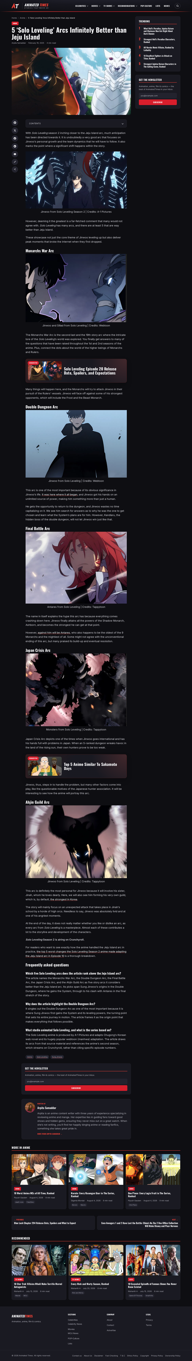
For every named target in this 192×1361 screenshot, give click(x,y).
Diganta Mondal (77, 1201)
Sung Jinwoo (57, 1057)
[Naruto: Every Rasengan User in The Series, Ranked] (96, 1169)
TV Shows (108, 5)
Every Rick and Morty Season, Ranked (90, 1284)
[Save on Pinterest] (15, 122)
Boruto (74, 1205)
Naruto (83, 1205)
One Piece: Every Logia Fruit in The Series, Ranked (149, 1195)
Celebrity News (75, 1324)
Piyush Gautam (20, 1198)
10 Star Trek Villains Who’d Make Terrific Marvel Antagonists (38, 1285)
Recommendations (126, 5)
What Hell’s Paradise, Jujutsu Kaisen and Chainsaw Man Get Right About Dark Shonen (159, 31)
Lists (158, 5)
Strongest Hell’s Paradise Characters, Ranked (159, 40)
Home (14, 18)
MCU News (73, 1333)
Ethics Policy (132, 1356)
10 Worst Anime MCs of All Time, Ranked (34, 1193)
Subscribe (76, 1088)
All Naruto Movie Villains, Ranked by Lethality (159, 48)
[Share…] (15, 169)
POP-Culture (146, 5)
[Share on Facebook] (15, 138)
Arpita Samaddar (19, 43)
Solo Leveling (42, 1057)
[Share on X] (15, 130)
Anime (22, 18)
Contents (35, 123)
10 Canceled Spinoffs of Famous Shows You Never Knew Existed (152, 1285)
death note (19, 1202)
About (109, 1320)
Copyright (144, 1356)
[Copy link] (15, 162)
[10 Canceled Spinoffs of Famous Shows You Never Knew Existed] (153, 1260)
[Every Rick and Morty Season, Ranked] (96, 1260)
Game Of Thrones (135, 1296)
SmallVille (149, 1296)
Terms (149, 1325)
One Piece (133, 1205)
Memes (167, 5)
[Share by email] (15, 154)
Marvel (17, 1296)
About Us (88, 1356)
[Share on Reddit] (15, 146)
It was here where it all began (59, 494)
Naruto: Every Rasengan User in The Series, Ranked (93, 1195)
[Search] (177, 6)
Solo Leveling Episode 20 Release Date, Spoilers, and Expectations (90, 371)
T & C (122, 1356)
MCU (25, 1296)
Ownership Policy (172, 1356)
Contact (110, 1325)
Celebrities (80, 5)
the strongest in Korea (63, 899)
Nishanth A (19, 1291)
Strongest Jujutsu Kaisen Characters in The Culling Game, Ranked (160, 65)
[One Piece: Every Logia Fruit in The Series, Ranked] (153, 1169)
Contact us (77, 1356)
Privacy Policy (157, 1356)
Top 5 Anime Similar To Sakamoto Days (90, 766)
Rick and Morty (77, 1293)
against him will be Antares (54, 632)
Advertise (111, 1330)
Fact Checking (111, 1356)
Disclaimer (98, 1356)
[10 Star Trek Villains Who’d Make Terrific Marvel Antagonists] (39, 1260)
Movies (95, 5)
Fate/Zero (30, 1202)
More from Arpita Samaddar (49, 1134)
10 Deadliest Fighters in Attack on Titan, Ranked (158, 57)
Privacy (149, 1320)
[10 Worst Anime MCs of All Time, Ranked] (39, 1169)
